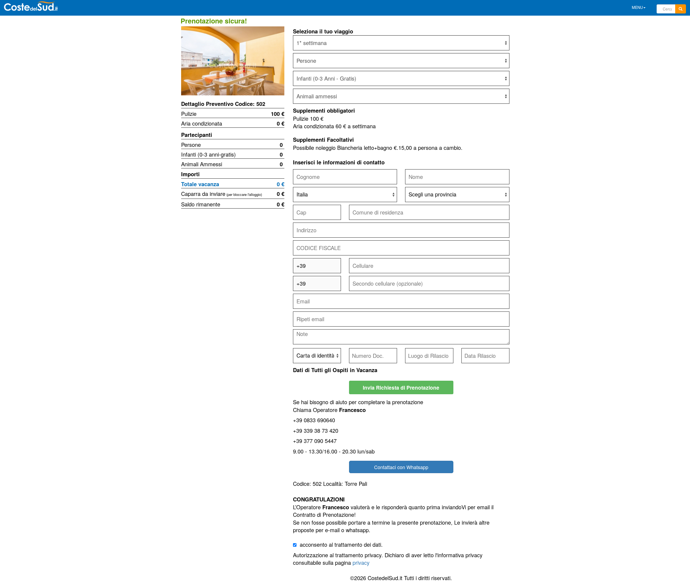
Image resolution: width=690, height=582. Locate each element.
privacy (361, 562)
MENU (637, 7)
